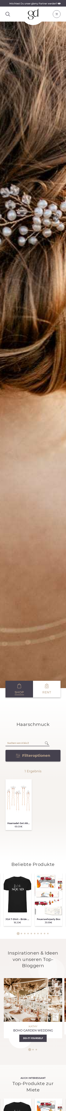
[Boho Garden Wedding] (33, 1008)
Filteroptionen (36, 755)
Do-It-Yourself (33, 1038)
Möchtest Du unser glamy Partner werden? (33, 3)
